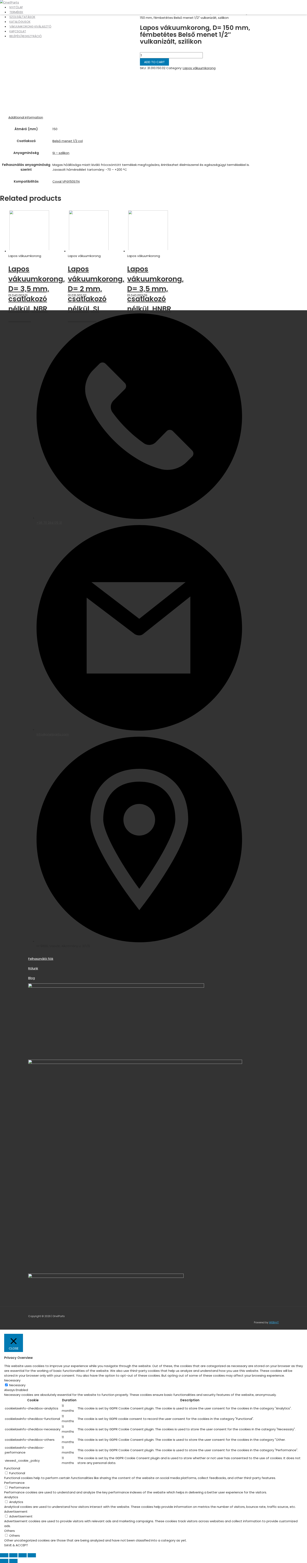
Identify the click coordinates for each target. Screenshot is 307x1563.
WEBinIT (274, 1322)
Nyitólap (16, 7)
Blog (31, 978)
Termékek (16, 12)
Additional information (25, 117)
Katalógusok (19, 22)
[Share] (13, 1555)
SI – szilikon (60, 153)
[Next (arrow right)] (13, 1561)
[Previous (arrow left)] (4, 1561)
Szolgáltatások (22, 17)
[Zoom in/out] (32, 1555)
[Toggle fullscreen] (22, 1555)
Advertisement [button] (16, 1511)
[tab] (25, 117)
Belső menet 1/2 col (67, 141)
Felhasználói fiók (40, 958)
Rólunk (33, 968)
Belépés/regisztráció (25, 36)
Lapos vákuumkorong (199, 68)
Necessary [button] (12, 1380)
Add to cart (154, 62)
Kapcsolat (17, 31)
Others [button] (9, 1531)
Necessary (17, 1385)
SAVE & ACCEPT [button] (16, 1545)
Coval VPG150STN (66, 181)
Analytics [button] (11, 1497)
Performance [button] (14, 1482)
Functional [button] (12, 1468)
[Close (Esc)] (4, 1555)
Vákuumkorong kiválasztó (30, 26)
